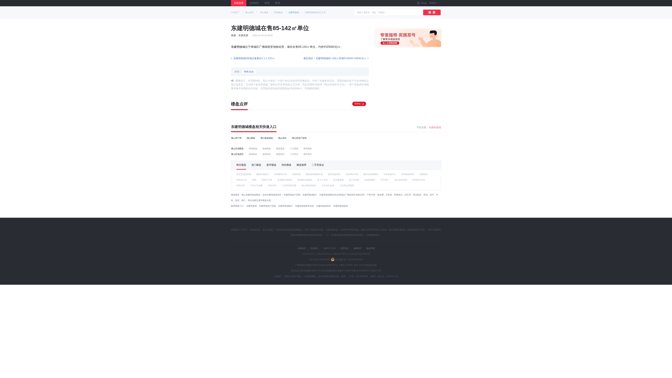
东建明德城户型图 (267, 206)
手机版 (423, 3)
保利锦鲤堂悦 (407, 174)
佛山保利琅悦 (401, 180)
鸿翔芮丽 (296, 174)
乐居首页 (239, 3)
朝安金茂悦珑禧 (243, 174)
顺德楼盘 (280, 148)
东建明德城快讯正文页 (315, 12)
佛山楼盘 (264, 12)
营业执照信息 (370, 265)
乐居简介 (314, 248)
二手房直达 (318, 164)
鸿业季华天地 (352, 174)
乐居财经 (254, 3)
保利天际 (240, 185)
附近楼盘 (241, 164)
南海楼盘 (266, 148)
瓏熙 (254, 180)
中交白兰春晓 (256, 185)
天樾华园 (423, 174)
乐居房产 (235, 12)
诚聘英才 (358, 248)
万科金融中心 (389, 174)
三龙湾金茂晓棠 (346, 185)
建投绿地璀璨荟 (370, 174)
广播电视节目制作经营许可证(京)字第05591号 (316, 265)
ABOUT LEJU (329, 248)
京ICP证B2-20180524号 (319, 259)
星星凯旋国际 (334, 174)
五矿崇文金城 (327, 185)
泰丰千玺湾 (322, 180)
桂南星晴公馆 (280, 174)
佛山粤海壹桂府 (309, 185)
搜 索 (431, 12)
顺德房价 (280, 154)
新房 (267, 3)
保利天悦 (272, 185)
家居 (277, 3)
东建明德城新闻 (340, 206)
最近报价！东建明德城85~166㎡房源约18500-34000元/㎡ (335, 58)
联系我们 (345, 248)
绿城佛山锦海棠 (304, 180)
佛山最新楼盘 (266, 138)
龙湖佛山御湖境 (284, 180)
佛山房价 (282, 138)
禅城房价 (253, 154)
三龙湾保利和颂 (289, 185)
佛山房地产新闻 (299, 138)
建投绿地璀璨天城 (314, 174)
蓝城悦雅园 (370, 180)
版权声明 (370, 248)
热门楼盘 (256, 164)
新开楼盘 (271, 164)
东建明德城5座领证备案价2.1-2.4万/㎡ (254, 58)
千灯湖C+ (384, 180)
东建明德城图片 (285, 206)
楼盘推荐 (301, 164)
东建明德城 (293, 12)
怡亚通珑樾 (338, 180)
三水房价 (294, 154)
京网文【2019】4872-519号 (351, 265)
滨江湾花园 (354, 180)
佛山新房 (249, 12)
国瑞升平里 (267, 180)
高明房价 (307, 154)
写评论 (357, 104)
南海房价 (266, 154)
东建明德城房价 (323, 206)
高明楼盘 (307, 148)
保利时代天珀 (418, 180)
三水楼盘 (294, 148)
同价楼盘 (286, 164)
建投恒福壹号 (262, 174)
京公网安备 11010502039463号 (349, 259)
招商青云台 (241, 180)
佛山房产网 (236, 138)
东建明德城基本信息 (304, 206)
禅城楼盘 (278, 12)
